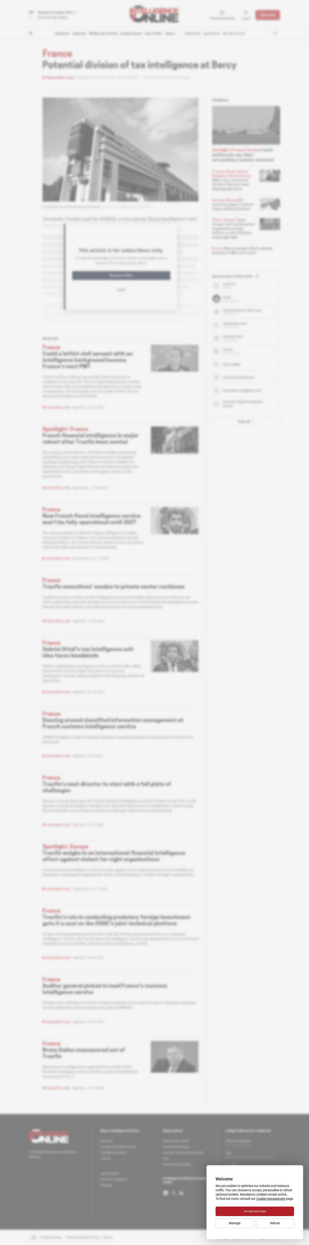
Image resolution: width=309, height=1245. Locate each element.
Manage (234, 1223)
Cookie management (270, 1198)
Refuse (275, 1223)
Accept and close (255, 1211)
